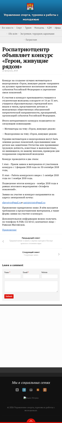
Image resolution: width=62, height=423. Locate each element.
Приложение (9, 229)
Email (26, 272)
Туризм (28, 27)
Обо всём (12, 33)
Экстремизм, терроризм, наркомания (37, 33)
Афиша (58, 27)
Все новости (7, 27)
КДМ (49, 27)
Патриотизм (31, 39)
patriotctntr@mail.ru (34, 202)
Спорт (19, 27)
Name (7, 272)
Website (44, 272)
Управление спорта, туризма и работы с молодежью (31, 17)
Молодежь (39, 27)
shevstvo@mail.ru (11, 202)
